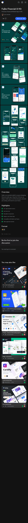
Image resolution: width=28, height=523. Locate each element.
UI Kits (12, 310)
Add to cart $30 (21, 18)
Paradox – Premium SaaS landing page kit (11, 332)
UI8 (5, 286)
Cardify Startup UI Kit (7, 380)
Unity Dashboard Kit (7, 404)
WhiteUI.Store (7, 310)
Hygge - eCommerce (7, 356)
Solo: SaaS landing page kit (8, 285)
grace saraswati (7, 14)
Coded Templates (10, 286)
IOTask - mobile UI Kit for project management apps (12, 308)
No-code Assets (10, 334)
